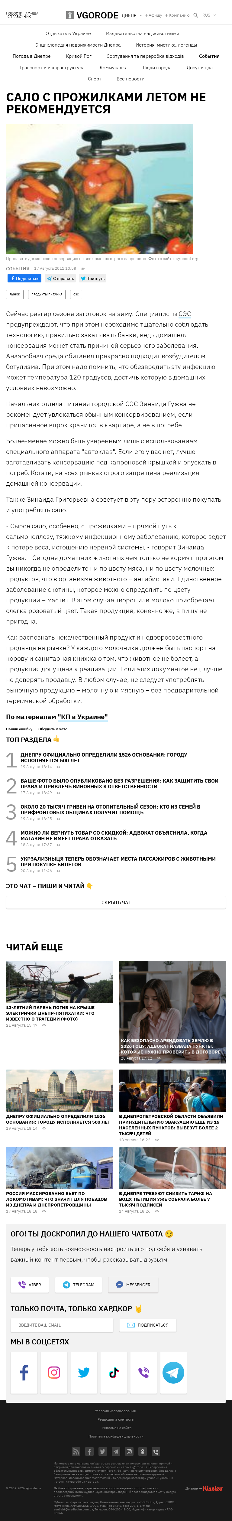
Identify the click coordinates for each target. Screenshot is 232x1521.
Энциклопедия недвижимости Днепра (78, 45)
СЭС (185, 313)
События (209, 56)
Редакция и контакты (116, 1419)
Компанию (179, 15)
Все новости (130, 79)
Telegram (83, 1285)
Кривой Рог (79, 56)
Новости (14, 13)
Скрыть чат (116, 902)
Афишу (155, 15)
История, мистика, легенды (166, 45)
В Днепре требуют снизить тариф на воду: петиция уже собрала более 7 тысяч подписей (165, 1199)
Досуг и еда (200, 67)
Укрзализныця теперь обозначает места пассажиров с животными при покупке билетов (118, 861)
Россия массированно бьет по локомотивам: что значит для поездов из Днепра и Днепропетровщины (56, 1199)
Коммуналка (113, 67)
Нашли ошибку (19, 729)
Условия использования (115, 1411)
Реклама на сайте (117, 1427)
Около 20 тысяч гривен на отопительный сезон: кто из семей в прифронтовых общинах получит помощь (110, 809)
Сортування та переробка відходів (145, 56)
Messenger (138, 1285)
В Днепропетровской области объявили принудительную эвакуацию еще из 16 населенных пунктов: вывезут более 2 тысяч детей (171, 1124)
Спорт (95, 79)
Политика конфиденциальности (116, 1436)
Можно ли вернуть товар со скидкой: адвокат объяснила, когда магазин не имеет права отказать (114, 835)
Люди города (157, 67)
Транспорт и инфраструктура (52, 67)
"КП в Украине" (83, 716)
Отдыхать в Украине (68, 33)
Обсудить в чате (52, 729)
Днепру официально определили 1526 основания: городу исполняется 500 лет (104, 757)
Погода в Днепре (32, 56)
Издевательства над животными (142, 33)
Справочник (19, 16)
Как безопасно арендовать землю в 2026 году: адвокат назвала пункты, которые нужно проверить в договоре (171, 1046)
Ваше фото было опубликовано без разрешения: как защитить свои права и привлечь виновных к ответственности (119, 783)
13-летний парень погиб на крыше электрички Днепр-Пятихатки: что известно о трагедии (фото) (50, 1013)
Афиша (31, 13)
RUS (206, 15)
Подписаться (153, 1325)
